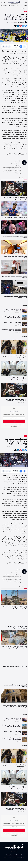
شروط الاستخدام (9, 424)
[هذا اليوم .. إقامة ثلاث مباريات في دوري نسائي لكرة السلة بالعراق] (14, 267)
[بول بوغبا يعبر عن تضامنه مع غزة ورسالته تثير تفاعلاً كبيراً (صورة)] (14, 287)
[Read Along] (6, 46)
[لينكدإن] (18, 26)
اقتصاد (13, 5)
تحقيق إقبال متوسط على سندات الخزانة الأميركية (15, 666)
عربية (17, 5)
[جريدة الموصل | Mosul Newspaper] (14, 2)
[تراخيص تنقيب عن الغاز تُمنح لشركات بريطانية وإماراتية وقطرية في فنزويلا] (24, 330)
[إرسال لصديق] (15, 26)
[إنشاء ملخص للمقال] (24, 46)
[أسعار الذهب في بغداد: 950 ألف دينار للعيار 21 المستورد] (14, 676)
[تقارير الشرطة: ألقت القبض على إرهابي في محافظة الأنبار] (14, 347)
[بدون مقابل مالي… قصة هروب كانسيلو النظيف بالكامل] (14, 247)
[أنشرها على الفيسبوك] (25, 26)
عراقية (21, 5)
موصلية (25, 5)
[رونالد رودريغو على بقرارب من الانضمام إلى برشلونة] (14, 208)
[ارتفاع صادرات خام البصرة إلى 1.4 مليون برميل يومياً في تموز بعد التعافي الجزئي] (24, 317)
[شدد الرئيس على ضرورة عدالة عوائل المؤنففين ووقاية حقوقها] (14, 368)
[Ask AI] (3, 46)
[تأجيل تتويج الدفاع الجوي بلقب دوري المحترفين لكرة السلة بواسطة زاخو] (14, 188)
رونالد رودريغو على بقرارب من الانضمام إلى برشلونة (14, 217)
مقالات (5, 5)
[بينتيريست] (20, 26)
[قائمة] (26, 2)
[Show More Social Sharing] (13, 26)
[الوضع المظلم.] (4, 2)
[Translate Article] (9, 46)
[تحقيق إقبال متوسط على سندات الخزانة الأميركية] (14, 657)
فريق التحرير (20, 22)
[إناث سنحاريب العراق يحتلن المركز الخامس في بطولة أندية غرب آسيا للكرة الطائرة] (14, 35)
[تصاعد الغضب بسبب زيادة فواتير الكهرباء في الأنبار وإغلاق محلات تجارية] (14, 460)
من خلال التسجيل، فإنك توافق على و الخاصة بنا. (13, 834)
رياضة (9, 5)
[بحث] (2, 2)
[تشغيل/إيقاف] (20, 46)
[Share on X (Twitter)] (23, 26)
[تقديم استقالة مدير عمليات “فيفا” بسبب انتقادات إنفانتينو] (14, 227)
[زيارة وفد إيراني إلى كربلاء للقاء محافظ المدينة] (24, 324)
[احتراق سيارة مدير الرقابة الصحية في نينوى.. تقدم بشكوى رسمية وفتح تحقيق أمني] (24, 311)
